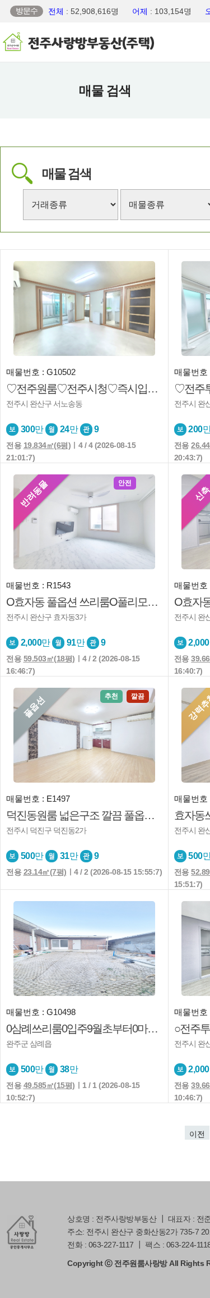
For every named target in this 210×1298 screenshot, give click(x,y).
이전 (197, 1134)
